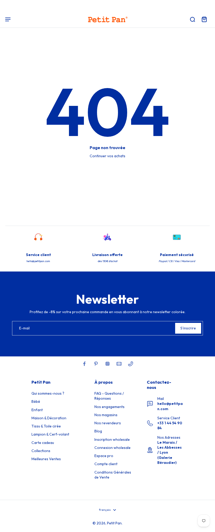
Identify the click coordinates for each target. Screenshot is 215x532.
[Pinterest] (96, 364)
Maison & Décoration (48, 418)
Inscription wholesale (112, 439)
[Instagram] (107, 364)
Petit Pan (114, 523)
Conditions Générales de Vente (112, 475)
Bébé (35, 401)
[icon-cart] (204, 19)
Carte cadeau (42, 442)
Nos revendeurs (107, 423)
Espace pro (103, 455)
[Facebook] (84, 364)
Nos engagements (109, 406)
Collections (40, 450)
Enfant (37, 410)
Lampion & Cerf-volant (50, 434)
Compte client (105, 464)
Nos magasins (105, 414)
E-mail (24, 328)
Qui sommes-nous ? (47, 393)
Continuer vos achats (107, 156)
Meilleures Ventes (46, 459)
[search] (192, 19)
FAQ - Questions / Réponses (109, 396)
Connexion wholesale (112, 447)
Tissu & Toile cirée (46, 426)
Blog (98, 431)
